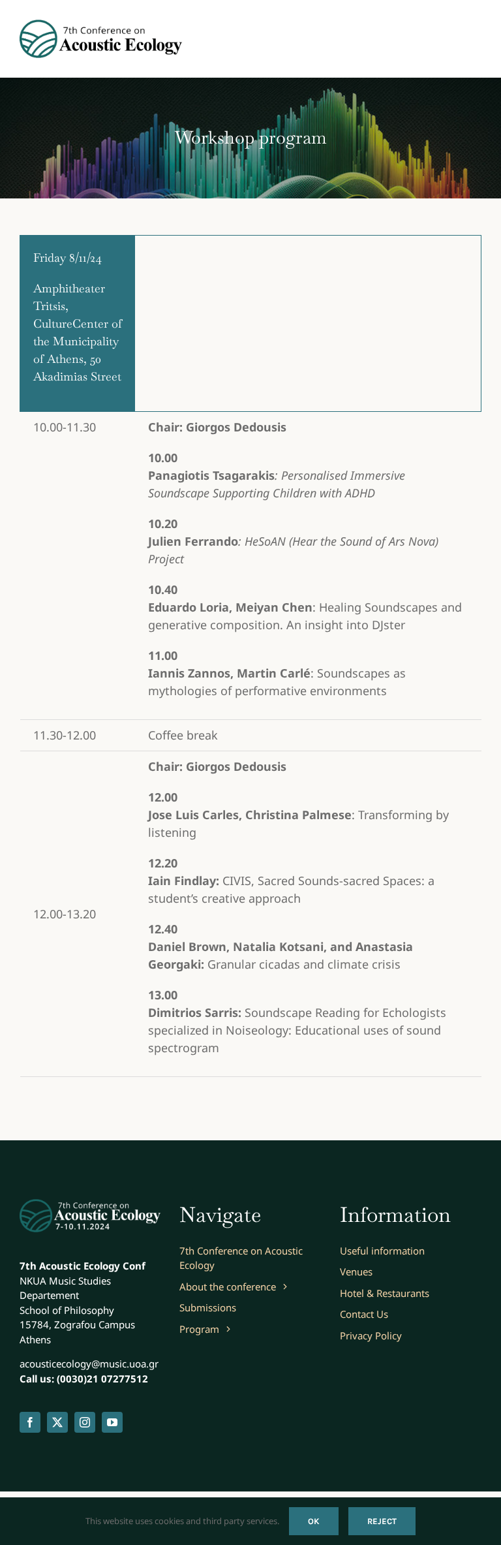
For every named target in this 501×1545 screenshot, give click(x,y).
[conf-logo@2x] (101, 25)
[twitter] (57, 1422)
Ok (314, 1521)
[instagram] (84, 1422)
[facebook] (30, 1422)
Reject (382, 1521)
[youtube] (112, 1422)
